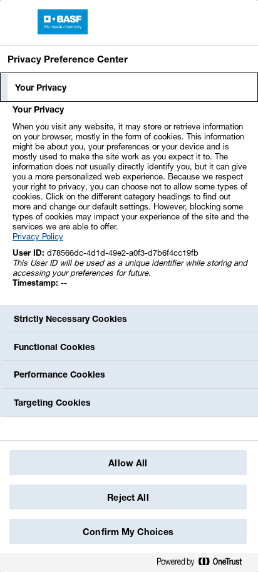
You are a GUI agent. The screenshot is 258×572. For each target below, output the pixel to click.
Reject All (127, 497)
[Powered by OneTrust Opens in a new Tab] (204, 564)
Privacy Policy (38, 236)
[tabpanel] (130, 203)
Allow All (127, 463)
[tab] (129, 87)
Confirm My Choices (128, 531)
